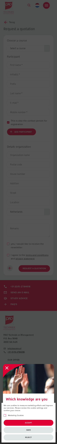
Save (28, 430)
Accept (28, 422)
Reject (28, 437)
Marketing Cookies (16, 415)
